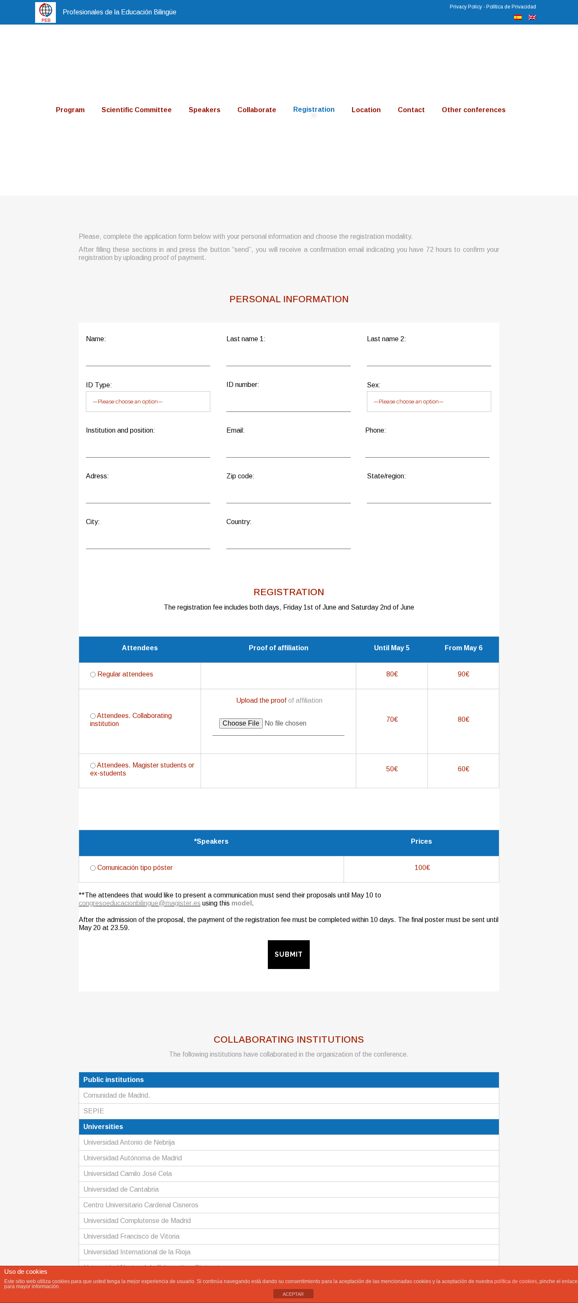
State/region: (386, 476)
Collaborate (256, 109)
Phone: (375, 430)
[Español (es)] (518, 17)
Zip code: (240, 476)
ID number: (242, 384)
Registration (314, 109)
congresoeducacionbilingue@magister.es (140, 903)
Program (70, 109)
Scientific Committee (137, 109)
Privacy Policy (466, 7)
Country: (239, 521)
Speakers (204, 109)
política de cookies (515, 1281)
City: (93, 521)
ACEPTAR (293, 1294)
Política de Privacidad (511, 7)
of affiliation (305, 700)
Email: (235, 430)
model (241, 903)
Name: (96, 338)
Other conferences (474, 109)
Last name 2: (386, 338)
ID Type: (99, 385)
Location (366, 109)
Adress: (97, 476)
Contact (411, 109)
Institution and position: (120, 430)
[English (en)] (532, 17)
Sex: (374, 385)
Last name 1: (246, 338)
